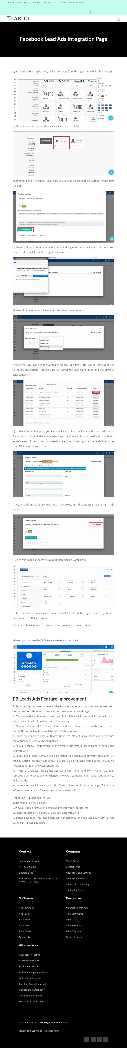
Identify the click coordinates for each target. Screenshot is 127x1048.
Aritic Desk (24, 919)
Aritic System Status (76, 878)
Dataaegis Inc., (26, 872)
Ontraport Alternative (30, 978)
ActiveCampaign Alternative (33, 972)
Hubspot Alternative (29, 954)
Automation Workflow (77, 907)
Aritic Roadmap (74, 925)
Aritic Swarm (25, 931)
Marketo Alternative (29, 960)
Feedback (71, 919)
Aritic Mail (24, 925)
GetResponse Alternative (32, 989)
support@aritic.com (29, 860)
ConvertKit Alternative (30, 995)
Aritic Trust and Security (78, 872)
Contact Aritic (73, 866)
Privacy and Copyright (30, 1030)
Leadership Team (75, 890)
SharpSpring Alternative (31, 1001)
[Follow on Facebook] (86, 1039)
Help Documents (74, 913)
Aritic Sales (25, 913)
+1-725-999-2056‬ (27, 866)
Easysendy (24, 937)
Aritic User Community (77, 884)
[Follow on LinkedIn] (99, 1039)
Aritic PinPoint (26, 907)
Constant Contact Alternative (34, 984)
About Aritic (72, 860)
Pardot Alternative (28, 966)
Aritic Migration (74, 931)
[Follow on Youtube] (105, 1039)
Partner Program (74, 937)
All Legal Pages (51, 1030)
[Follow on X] (93, 1039)
